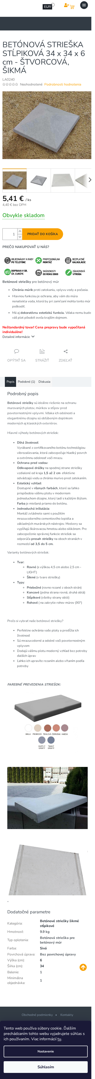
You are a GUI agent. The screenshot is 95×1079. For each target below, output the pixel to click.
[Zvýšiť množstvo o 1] (19, 231)
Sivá (43, 948)
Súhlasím (46, 1067)
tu (59, 1039)
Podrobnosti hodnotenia (62, 84)
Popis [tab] (10, 382)
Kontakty (66, 1015)
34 (42, 966)
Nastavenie (46, 1051)
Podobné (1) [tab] (26, 382)
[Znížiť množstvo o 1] (19, 237)
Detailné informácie (16, 337)
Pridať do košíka (42, 234)
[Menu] (84, 5)
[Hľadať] (52, 5)
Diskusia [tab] (44, 382)
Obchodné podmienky (37, 1015)
